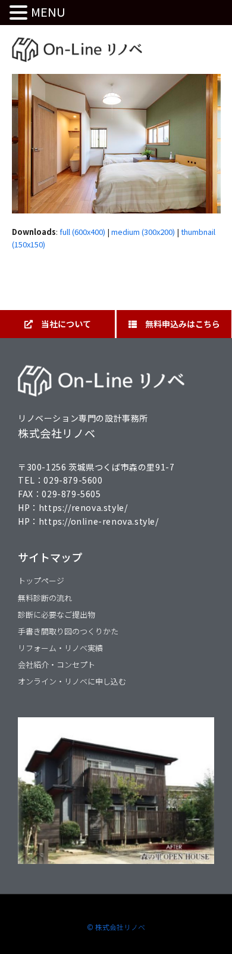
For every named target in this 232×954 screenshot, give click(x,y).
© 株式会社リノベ (116, 927)
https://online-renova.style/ (99, 521)
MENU (48, 11)
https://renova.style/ (83, 507)
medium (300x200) (143, 231)
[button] (20, 12)
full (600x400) (82, 231)
